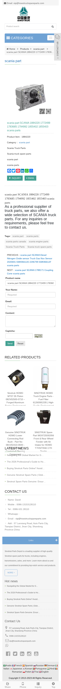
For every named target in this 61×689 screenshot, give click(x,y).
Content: (10, 313)
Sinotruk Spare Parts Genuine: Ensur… (26, 481)
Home (12, 49)
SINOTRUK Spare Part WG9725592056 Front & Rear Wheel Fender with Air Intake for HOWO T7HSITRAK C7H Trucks (43, 441)
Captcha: (10, 331)
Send (10, 343)
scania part (38, 49)
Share (8, 687)
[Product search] (52, 27)
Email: (8, 301)
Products (24, 49)
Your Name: (11, 289)
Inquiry (38, 687)
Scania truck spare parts (40, 247)
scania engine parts (38, 241)
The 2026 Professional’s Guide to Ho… (26, 461)
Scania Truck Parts (15, 247)
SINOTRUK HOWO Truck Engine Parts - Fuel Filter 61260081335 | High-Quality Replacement (43, 399)
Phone (23, 687)
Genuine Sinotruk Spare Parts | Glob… (26, 475)
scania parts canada (16, 241)
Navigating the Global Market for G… (25, 455)
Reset (20, 343)
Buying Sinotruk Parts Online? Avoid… (26, 468)
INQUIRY (16, 178)
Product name (12, 278)
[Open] (57, 47)
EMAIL (30, 178)
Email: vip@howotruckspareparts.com (25, 3)
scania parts (32, 236)
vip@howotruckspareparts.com (30, 518)
